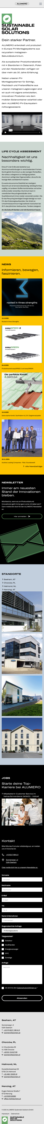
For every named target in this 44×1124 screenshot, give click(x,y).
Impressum (5, 1114)
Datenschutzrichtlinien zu (26, 988)
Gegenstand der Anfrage (12, 926)
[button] (40, 3)
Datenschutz (15, 1114)
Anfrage (5, 963)
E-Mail (4, 895)
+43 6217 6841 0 (12, 855)
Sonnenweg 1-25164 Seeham (12, 861)
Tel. (3, 906)
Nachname (6, 885)
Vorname (5, 875)
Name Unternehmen (10, 916)
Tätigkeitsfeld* (7, 936)
